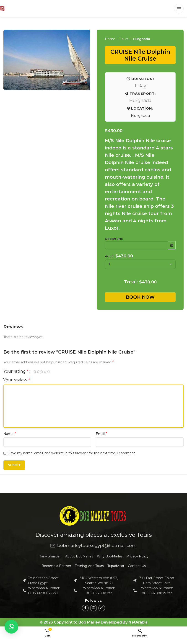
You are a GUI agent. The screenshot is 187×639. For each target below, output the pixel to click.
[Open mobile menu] (179, 8)
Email (101, 433)
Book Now (140, 297)
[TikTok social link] (101, 608)
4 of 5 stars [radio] (45, 371)
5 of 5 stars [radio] (48, 371)
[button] (11, 627)
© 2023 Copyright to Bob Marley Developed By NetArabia (94, 622)
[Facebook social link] (85, 608)
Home (110, 39)
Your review (16, 379)
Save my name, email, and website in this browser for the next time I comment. (72, 453)
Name (9, 433)
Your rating (16, 371)
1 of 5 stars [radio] (34, 371)
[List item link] (93, 545)
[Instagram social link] (93, 608)
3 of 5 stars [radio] (41, 371)
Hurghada (141, 39)
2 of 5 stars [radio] (38, 371)
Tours (124, 39)
